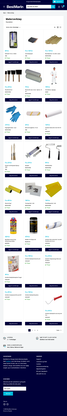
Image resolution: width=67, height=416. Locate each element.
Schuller (47, 131)
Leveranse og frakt (41, 361)
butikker (8, 361)
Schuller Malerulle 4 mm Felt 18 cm (53, 128)
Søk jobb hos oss (41, 374)
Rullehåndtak (48, 165)
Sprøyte (27, 165)
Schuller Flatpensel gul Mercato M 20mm (53, 259)
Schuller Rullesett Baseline (31, 295)
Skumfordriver (8, 90)
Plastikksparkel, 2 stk (50, 203)
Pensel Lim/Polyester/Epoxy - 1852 (12, 166)
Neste (58, 330)
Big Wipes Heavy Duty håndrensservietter (10, 240)
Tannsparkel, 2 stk (29, 203)
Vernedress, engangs (50, 90)
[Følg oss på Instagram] (7, 404)
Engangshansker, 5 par (10, 127)
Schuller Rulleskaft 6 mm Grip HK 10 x (53, 314)
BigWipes (7, 243)
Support (38, 359)
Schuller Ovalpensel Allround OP (13, 295)
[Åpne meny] (4, 6)
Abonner (8, 393)
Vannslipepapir (29, 53)
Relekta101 (27, 241)
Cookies (38, 364)
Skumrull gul (8, 203)
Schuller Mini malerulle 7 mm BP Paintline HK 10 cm (53, 240)
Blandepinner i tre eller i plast (52, 53)
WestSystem (48, 55)
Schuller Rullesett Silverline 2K (32, 259)
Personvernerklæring (42, 366)
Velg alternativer (33, 62)
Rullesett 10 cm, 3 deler (11, 53)
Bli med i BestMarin (41, 371)
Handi (46, 92)
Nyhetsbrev (59, 1)
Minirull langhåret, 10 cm (31, 127)
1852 (6, 55)
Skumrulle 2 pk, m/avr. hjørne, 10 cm (33, 90)
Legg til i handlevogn (13, 62)
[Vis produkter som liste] (60, 27)
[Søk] (53, 6)
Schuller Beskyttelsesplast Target (13, 277)
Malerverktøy (11, 13)
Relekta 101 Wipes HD (30, 239)
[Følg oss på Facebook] (4, 404)
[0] (62, 7)
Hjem (4, 13)
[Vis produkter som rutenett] (58, 27)
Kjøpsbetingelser (41, 369)
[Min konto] (59, 7)
